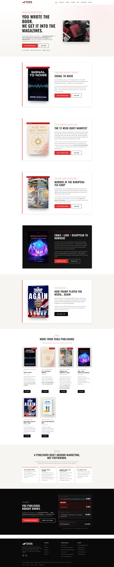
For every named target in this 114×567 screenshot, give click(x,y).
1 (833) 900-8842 (81, 547)
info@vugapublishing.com (83, 545)
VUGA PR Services (81, 549)
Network (73, 2)
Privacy (27, 564)
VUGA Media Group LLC (56, 562)
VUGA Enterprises (81, 554)
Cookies (31, 564)
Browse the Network (47, 520)
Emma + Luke (64, 552)
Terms (23, 564)
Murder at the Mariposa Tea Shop (68, 549)
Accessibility (41, 564)
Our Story (61, 2)
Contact (90, 2)
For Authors (83, 2)
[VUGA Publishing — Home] (27, 2)
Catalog (67, 2)
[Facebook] (23, 555)
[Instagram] (26, 555)
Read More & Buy (61, 261)
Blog (78, 2)
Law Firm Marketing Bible (66, 556)
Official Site (74, 261)
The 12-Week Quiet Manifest (67, 547)
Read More (76, 95)
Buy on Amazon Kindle (62, 95)
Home (56, 2)
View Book (27, 391)
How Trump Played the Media (67, 554)
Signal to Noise (64, 545)
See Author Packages (29, 45)
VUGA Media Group (82, 552)
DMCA (36, 564)
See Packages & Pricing (30, 520)
